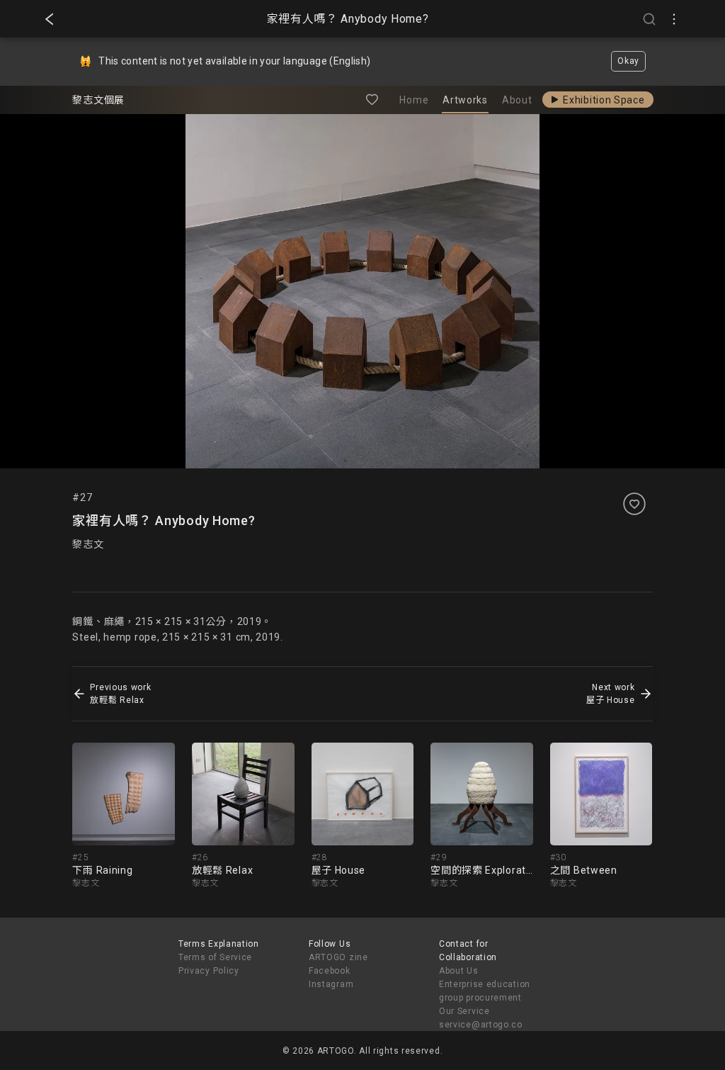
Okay (628, 61)
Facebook (329, 971)
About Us (459, 971)
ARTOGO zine (338, 957)
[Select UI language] (674, 19)
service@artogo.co (481, 1025)
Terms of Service (215, 957)
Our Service (464, 1011)
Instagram (331, 984)
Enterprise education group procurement (484, 991)
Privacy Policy (208, 971)
